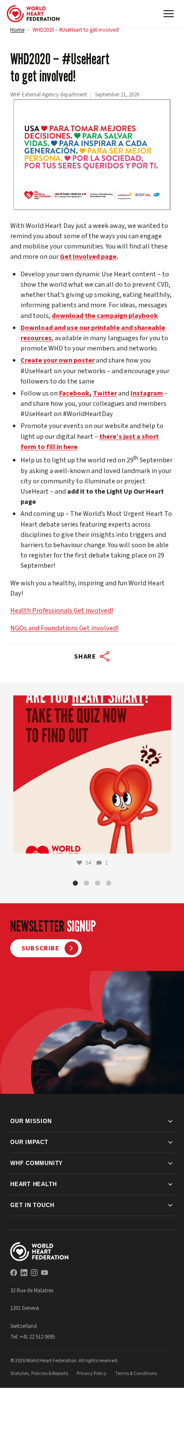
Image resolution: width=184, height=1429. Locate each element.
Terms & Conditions (136, 1373)
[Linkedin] (24, 1272)
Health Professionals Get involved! (61, 610)
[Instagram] (34, 1272)
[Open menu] (168, 13)
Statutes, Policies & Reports (39, 1373)
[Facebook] (13, 1272)
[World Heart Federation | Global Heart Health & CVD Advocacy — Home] (33, 13)
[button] (75, 883)
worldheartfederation (90, 704)
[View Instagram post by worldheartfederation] (162, 843)
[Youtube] (44, 1272)
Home (17, 30)
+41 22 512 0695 (37, 1337)
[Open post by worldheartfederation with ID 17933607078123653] (92, 774)
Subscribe (40, 948)
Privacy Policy (92, 1373)
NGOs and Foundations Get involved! (64, 628)
